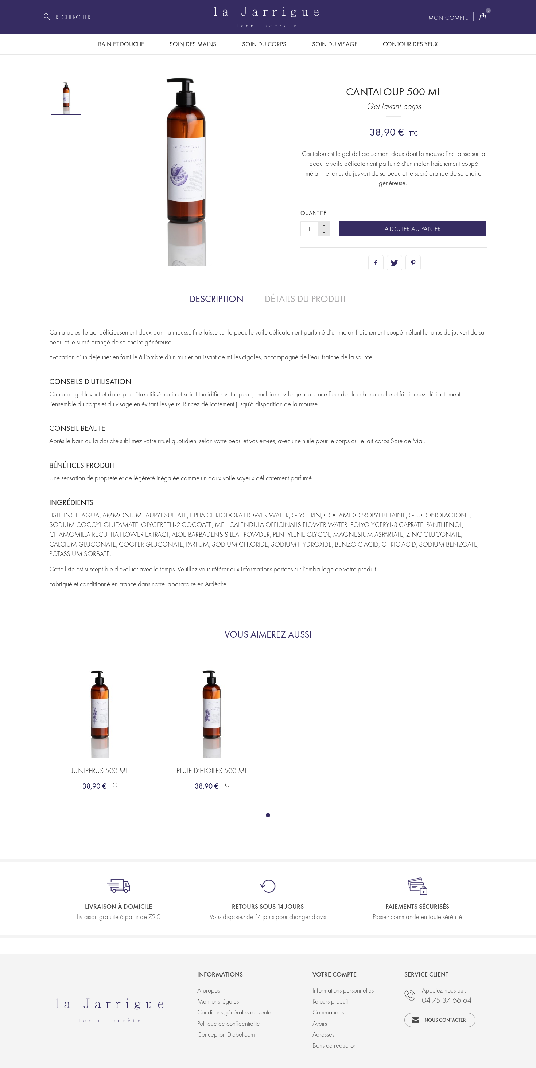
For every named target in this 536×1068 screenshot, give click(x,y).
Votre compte (334, 974)
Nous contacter (445, 1020)
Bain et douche (121, 44)
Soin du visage (334, 44)
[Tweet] (394, 262)
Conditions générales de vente (234, 1012)
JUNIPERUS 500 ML (99, 770)
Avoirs (319, 1023)
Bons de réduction (334, 1045)
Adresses (323, 1034)
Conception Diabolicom (226, 1034)
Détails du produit (305, 299)
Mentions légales (218, 1001)
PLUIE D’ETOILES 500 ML (211, 770)
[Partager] (376, 262)
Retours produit (330, 1001)
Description (217, 299)
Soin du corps (264, 44)
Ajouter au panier (412, 228)
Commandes (328, 1012)
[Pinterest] (413, 262)
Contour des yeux (410, 44)
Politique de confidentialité (228, 1023)
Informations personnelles (343, 990)
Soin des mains (193, 44)
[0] (483, 16)
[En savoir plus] (129, 724)
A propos (208, 990)
